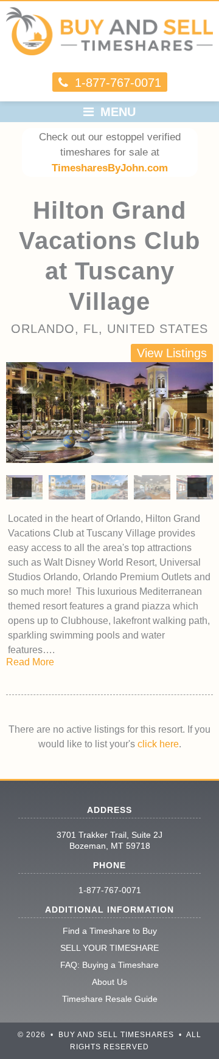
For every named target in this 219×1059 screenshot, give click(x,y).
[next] (197, 403)
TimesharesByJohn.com (110, 168)
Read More (30, 662)
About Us (109, 982)
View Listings (172, 353)
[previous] (22, 403)
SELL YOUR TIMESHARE (109, 948)
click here (158, 744)
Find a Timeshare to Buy (110, 931)
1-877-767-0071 (109, 890)
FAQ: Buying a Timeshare (109, 965)
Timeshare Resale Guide (110, 999)
